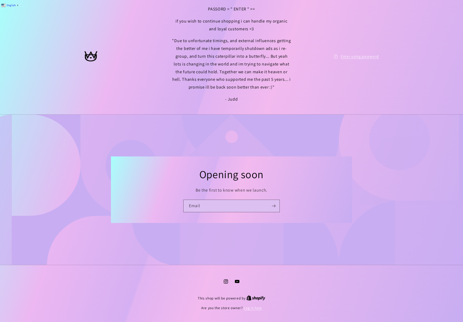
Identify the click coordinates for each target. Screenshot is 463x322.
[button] (356, 56)
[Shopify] (256, 298)
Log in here (253, 308)
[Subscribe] (273, 206)
